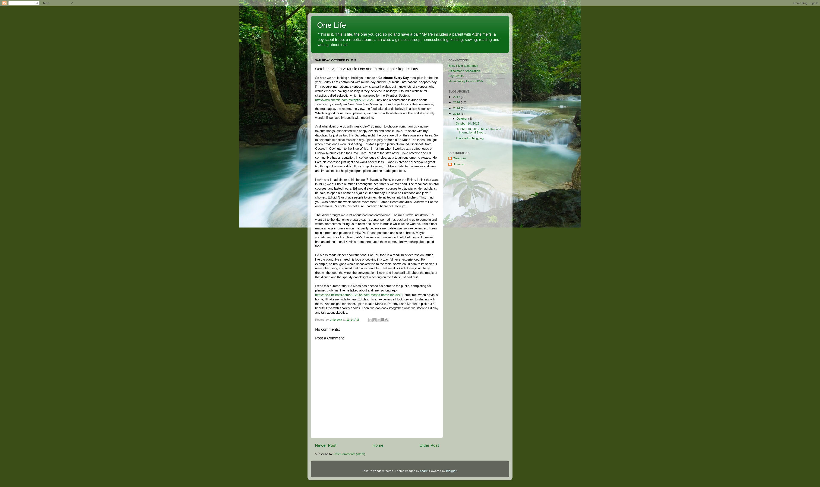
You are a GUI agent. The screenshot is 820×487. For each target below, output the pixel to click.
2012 (457, 113)
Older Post (429, 445)
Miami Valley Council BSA (465, 81)
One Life (331, 25)
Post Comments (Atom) (349, 454)
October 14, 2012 (467, 123)
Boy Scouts (456, 76)
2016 (457, 102)
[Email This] (370, 320)
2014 (457, 108)
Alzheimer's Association (464, 70)
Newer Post (325, 445)
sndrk (424, 471)
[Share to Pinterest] (387, 320)
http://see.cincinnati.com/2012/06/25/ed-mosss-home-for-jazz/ (358, 295)
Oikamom (459, 158)
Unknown (459, 164)
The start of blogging (470, 138)
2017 (457, 97)
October (462, 118)
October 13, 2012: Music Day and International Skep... (478, 131)
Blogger (451, 471)
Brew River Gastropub (463, 65)
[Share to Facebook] (383, 320)
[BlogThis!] (374, 320)
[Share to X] (378, 320)
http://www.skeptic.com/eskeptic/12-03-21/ (344, 100)
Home (378, 445)
